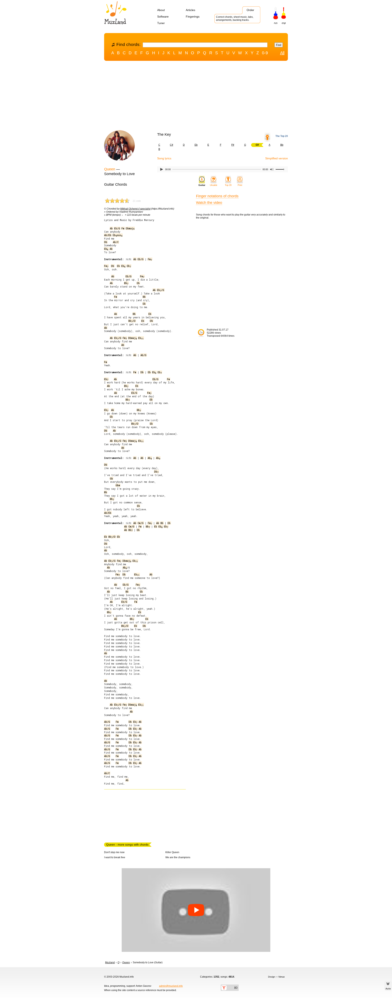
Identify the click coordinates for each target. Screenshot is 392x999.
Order (250, 10)
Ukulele (213, 185)
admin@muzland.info (171, 986)
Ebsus (117, 235)
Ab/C (116, 242)
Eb (196, 144)
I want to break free (114, 857)
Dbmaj (130, 228)
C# (171, 144)
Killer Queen (172, 852)
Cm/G (141, 523)
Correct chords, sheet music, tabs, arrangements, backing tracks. (234, 18)
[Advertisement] (196, 96)
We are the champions (177, 857)
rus (275, 23)
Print (240, 185)
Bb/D (132, 320)
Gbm (118, 485)
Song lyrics (164, 158)
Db (105, 242)
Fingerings (192, 16)
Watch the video (209, 203)
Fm (122, 228)
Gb (111, 478)
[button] (196, 910)
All (282, 53)
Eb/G (117, 228)
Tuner (161, 23)
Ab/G (143, 355)
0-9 (265, 53)
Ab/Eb (107, 235)
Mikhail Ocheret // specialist (135, 208)
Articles (190, 10)
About (161, 10)
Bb (281, 144)
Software (163, 16)
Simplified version (276, 158)
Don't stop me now (114, 852)
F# (232, 144)
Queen (109, 169)
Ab (111, 228)
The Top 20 (281, 136)
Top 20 (228, 185)
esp (284, 23)
